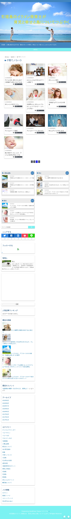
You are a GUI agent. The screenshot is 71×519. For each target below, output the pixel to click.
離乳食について (7, 482)
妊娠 (3, 452)
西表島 (4, 477)
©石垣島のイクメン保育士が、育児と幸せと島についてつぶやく (29, 513)
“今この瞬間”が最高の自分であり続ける (54, 178)
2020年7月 (5, 406)
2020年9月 (5, 400)
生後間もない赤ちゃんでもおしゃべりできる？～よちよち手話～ (35, 106)
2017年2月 (5, 417)
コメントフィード (7, 498)
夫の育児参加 (6, 449)
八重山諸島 (5, 444)
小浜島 (4, 457)
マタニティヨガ (7, 438)
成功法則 (5, 463)
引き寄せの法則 (7, 460)
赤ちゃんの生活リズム (12, 104)
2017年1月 (5, 420)
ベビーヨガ (5, 435)
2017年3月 (5, 414)
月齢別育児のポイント (9, 466)
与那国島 (5, 441)
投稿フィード (6, 495)
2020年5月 (5, 411)
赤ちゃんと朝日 (53, 80)
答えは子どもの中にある (56, 130)
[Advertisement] (18, 288)
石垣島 (4, 471)
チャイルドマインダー (9, 430)
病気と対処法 (6, 469)
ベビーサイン (6, 432)
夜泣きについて (7, 446)
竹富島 (4, 474)
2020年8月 (5, 403)
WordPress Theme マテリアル (38, 511)
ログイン (5, 493)
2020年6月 (5, 408)
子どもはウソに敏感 (11, 130)
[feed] (1, 252)
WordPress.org (6, 501)
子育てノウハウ (18, 84)
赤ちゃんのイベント (8, 480)
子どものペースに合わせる (35, 130)
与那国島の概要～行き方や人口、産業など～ (20, 191)
